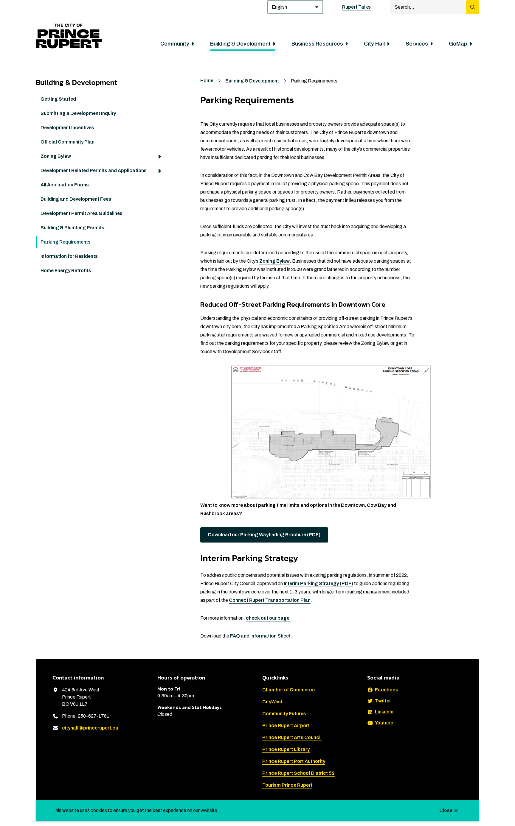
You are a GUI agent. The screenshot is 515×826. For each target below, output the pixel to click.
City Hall (374, 44)
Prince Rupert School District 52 (298, 773)
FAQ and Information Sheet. (261, 635)
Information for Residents (69, 256)
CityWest (272, 701)
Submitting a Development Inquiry (78, 113)
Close (445, 810)
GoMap (458, 44)
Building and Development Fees (76, 199)
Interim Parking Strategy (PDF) (318, 583)
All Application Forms (65, 184)
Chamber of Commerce (288, 689)
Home (206, 80)
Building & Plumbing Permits (72, 227)
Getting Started (58, 99)
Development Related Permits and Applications (94, 170)
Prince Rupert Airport (286, 725)
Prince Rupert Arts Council (292, 737)
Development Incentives (67, 127)
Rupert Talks (356, 7)
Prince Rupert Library (286, 749)
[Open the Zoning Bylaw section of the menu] (159, 156)
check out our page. (268, 618)
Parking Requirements (66, 241)
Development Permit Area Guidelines (81, 213)
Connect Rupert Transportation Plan (270, 600)
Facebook (386, 689)
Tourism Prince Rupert (287, 785)
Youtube (384, 722)
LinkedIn (384, 711)
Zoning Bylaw (56, 156)
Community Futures (284, 713)
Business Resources (317, 44)
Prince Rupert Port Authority (293, 761)
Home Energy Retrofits (66, 270)
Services (417, 44)
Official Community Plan (67, 141)
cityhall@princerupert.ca (90, 727)
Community (174, 44)
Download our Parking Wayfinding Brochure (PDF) (264, 534)
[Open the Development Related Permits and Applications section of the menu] (159, 171)
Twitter (383, 700)
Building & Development (240, 44)
